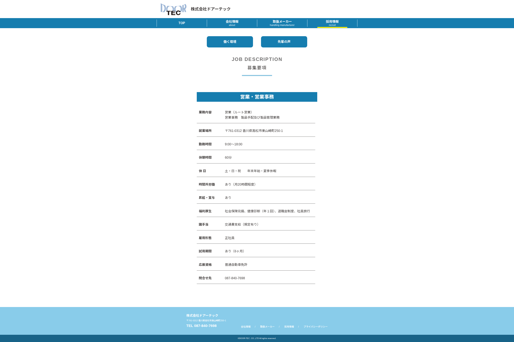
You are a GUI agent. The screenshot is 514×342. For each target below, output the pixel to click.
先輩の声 (284, 41)
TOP (181, 23)
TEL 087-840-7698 (201, 326)
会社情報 (232, 23)
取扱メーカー (282, 23)
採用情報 (332, 23)
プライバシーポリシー (316, 326)
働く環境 (229, 41)
